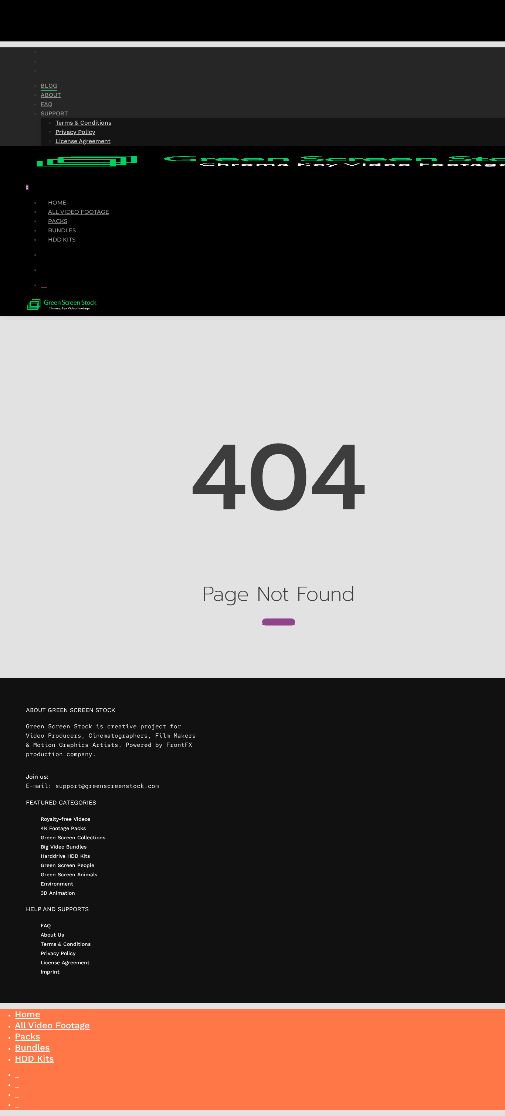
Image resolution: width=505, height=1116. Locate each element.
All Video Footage (52, 1025)
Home (27, 1014)
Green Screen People (67, 865)
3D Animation (58, 893)
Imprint (50, 972)
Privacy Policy (58, 953)
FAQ (46, 925)
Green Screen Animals (69, 874)
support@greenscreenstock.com (107, 786)
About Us (52, 935)
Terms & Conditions (66, 944)
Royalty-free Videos (65, 819)
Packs (27, 1036)
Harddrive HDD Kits (65, 856)
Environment (57, 884)
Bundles (32, 1047)
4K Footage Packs (63, 828)
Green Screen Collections (73, 837)
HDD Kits (34, 1058)
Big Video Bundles (64, 847)
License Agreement (65, 962)
